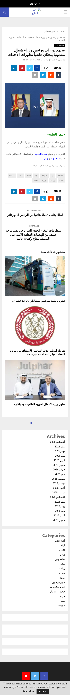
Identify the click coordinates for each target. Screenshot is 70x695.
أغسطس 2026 (57, 442)
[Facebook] (44, 676)
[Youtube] (26, 676)
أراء (63, 545)
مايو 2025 (60, 511)
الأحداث (60, 175)
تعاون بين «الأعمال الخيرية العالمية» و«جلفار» (39, 404)
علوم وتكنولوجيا (57, 587)
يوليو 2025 (60, 501)
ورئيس (52, 180)
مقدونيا (11, 175)
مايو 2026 (60, 455)
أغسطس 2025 (57, 497)
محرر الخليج (57, 60)
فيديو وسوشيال (57, 591)
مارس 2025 (59, 520)
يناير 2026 (60, 474)
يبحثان (36, 180)
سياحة (62, 573)
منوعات (61, 605)
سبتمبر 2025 (58, 492)
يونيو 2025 (60, 506)
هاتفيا (61, 180)
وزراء (44, 180)
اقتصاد (62, 550)
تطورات (44, 175)
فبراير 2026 (59, 469)
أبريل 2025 (59, 515)
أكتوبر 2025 (59, 488)
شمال (29, 175)
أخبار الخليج (59, 541)
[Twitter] (35, 676)
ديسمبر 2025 (58, 478)
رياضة (62, 568)
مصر (62, 600)
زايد (36, 175)
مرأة (62, 596)
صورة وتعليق (59, 45)
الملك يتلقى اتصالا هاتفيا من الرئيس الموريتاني (35, 215)
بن (53, 175)
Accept (43, 691)
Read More (28, 691)
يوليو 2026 (60, 446)
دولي (62, 564)
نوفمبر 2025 (58, 483)
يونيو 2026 (60, 451)
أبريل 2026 (59, 460)
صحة (62, 577)
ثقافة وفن (60, 559)
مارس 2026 (59, 465)
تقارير (62, 554)
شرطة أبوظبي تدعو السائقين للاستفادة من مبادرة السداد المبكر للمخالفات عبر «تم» (37, 353)
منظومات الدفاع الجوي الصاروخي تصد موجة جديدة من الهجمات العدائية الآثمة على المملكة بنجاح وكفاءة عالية (33, 234)
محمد (20, 175)
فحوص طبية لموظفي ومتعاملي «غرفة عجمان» (38, 301)
